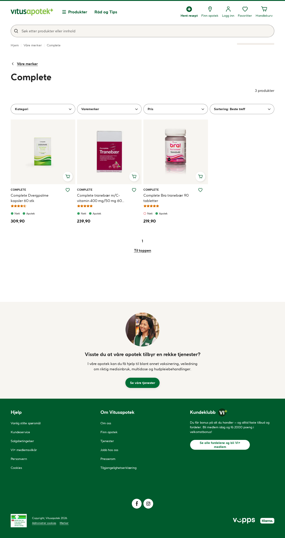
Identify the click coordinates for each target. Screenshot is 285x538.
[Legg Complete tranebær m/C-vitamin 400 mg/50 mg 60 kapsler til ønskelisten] (134, 190)
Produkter (77, 11)
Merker (64, 523)
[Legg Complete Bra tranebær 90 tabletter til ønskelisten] (200, 190)
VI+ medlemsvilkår (24, 450)
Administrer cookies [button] (44, 523)
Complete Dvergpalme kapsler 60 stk (30, 198)
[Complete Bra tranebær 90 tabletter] (175, 152)
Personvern (19, 459)
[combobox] (142, 31)
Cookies (16, 468)
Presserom (107, 459)
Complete (18, 189)
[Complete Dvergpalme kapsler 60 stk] (43, 152)
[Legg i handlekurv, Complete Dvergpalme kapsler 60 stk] (68, 176)
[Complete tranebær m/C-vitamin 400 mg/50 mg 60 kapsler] (109, 152)
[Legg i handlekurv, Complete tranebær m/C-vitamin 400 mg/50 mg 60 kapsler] (134, 176)
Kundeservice (20, 432)
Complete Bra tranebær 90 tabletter (166, 198)
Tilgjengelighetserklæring (118, 468)
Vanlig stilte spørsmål (26, 423)
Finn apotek (109, 432)
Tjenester (107, 441)
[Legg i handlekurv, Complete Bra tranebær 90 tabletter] (200, 176)
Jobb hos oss (109, 450)
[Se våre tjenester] (142, 329)
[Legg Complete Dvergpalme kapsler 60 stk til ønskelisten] (68, 190)
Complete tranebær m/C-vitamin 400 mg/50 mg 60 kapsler (99, 198)
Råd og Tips (105, 11)
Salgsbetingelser (22, 441)
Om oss (105, 423)
